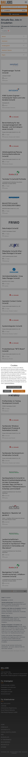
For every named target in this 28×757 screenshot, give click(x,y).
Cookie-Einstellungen (14, 387)
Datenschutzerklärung (9, 383)
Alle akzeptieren (19, 391)
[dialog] (14, 378)
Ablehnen (7, 391)
